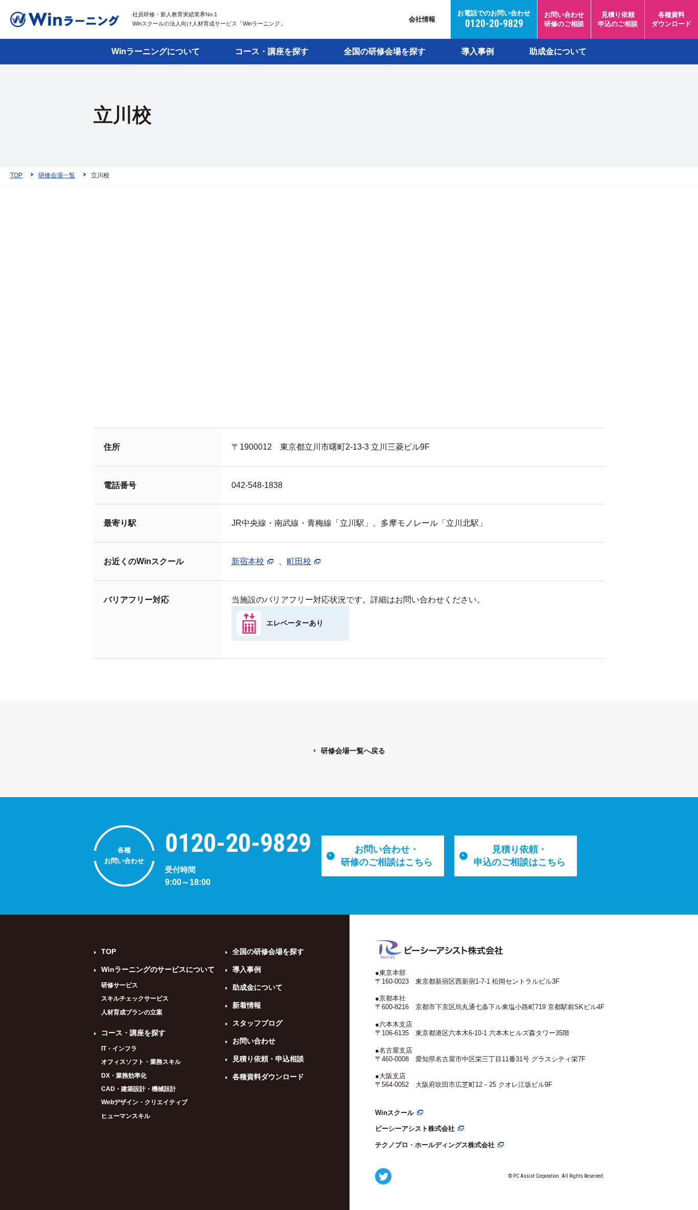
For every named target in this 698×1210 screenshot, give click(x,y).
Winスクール (394, 1112)
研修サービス (119, 985)
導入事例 (477, 51)
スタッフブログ (257, 1023)
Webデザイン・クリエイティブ (144, 1102)
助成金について (558, 51)
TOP (108, 951)
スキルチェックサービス (135, 998)
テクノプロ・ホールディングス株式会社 (435, 1145)
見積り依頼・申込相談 (268, 1059)
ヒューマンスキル (125, 1116)
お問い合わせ (253, 1041)
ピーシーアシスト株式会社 (415, 1128)
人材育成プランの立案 (131, 1012)
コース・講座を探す (272, 51)
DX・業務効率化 (124, 1075)
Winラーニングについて (155, 51)
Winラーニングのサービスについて (158, 969)
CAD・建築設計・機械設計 (138, 1088)
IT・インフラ (119, 1048)
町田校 (299, 561)
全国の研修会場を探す (385, 51)
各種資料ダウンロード (268, 1077)
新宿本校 (247, 561)
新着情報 (246, 1005)
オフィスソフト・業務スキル (141, 1061)
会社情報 (422, 19)
